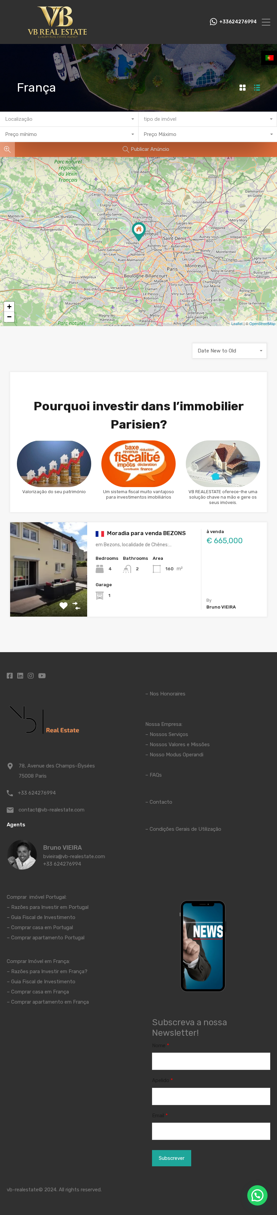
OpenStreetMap (262, 323)
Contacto (161, 802)
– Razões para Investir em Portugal (48, 907)
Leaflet (237, 323)
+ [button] (9, 306)
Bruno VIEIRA (62, 847)
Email (160, 1116)
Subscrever (171, 1158)
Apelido (162, 1080)
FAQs (156, 775)
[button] (257, 1195)
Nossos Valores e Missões (180, 744)
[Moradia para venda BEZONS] (139, 232)
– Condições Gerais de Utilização (183, 829)
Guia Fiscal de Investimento (43, 917)
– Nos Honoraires (165, 694)
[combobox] (69, 119)
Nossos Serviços (169, 734)
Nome (160, 1045)
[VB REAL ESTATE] (57, 36)
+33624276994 (238, 22)
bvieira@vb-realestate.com (74, 856)
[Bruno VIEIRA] (22, 867)
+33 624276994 (37, 793)
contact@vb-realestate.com (51, 810)
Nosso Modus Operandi (176, 755)
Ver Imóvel (49, 598)
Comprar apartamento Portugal (47, 938)
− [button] (9, 317)
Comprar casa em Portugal (42, 927)
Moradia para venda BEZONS (146, 533)
